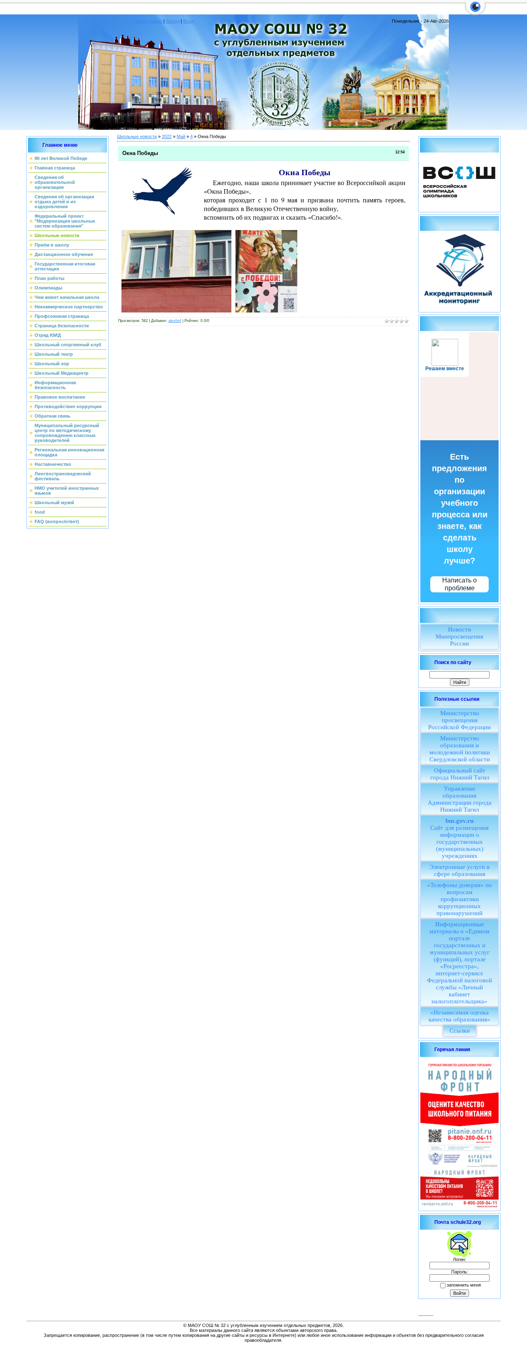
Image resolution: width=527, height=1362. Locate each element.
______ (425, 1313)
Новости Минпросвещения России (459, 636)
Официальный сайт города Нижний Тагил (459, 774)
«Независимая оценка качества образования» (459, 1016)
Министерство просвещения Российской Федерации (459, 720)
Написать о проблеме (459, 584)
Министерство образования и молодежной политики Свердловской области (459, 749)
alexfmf (174, 321)
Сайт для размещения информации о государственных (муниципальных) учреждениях (459, 838)
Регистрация (149, 21)
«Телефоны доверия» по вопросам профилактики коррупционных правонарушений (459, 899)
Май (181, 136)
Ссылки (460, 1030)
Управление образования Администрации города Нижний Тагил (460, 799)
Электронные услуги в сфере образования (459, 870)
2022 (167, 136)
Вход (188, 21)
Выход (173, 21)
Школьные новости (137, 136)
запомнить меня (464, 1284)
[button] (475, 11)
